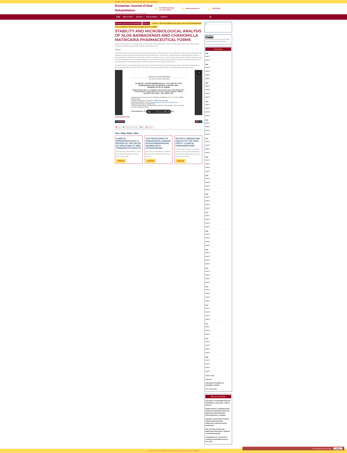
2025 (206, 64)
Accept (338, 448)
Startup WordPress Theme (153, 450)
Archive (139, 17)
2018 (206, 194)
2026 (206, 53)
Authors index (209, 375)
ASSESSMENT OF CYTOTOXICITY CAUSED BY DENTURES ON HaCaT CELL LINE (216, 439)
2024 (206, 83)
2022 (206, 120)
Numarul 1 (146, 23)
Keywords (208, 379)
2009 (206, 357)
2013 (206, 286)
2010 (206, 338)
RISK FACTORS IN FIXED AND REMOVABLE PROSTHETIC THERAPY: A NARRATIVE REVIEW (217, 431)
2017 (206, 212)
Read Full (122, 161)
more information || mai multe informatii (321, 448)
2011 (206, 324)
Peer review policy (211, 389)
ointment (150, 127)
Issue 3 (207, 75)
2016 (206, 231)
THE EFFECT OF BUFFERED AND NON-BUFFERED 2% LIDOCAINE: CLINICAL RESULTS (218, 403)
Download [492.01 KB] (122, 117)
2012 (206, 305)
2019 (206, 175)
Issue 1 (207, 56)
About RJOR (127, 17)
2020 (206, 157)
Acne (118, 127)
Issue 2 (207, 60)
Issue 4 (207, 78)
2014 (206, 268)
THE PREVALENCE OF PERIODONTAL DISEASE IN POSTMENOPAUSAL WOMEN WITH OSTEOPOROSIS (158, 143)
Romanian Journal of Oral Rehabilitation (128, 23)
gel (142, 127)
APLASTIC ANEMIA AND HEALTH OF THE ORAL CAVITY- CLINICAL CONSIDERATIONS (187, 142)
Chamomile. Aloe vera (130, 127)
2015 (206, 249)
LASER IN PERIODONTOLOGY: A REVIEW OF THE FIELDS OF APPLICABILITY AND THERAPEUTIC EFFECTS (128, 143)
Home (118, 17)
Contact (164, 17)
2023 (206, 101)
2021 (206, 138)
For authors (151, 17)
